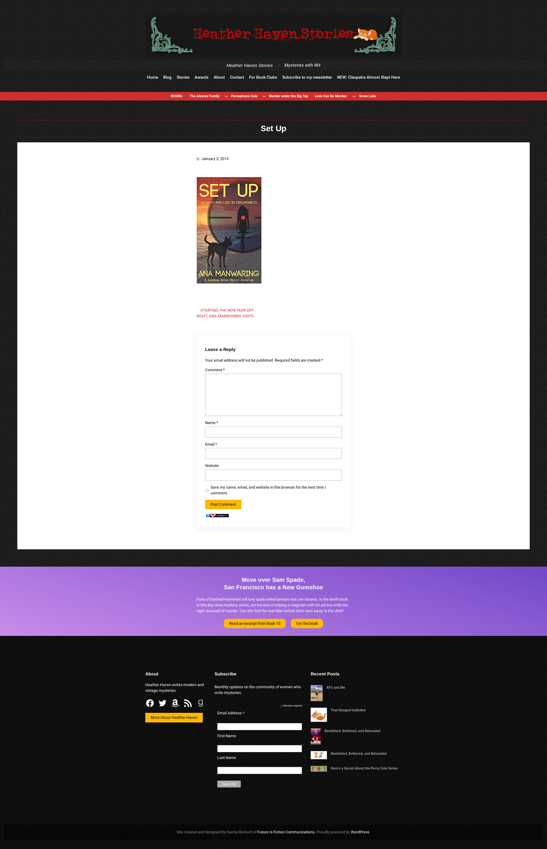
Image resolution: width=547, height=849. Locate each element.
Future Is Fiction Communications (286, 832)
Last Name (226, 757)
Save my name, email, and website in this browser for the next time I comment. (268, 490)
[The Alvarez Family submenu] (226, 96)
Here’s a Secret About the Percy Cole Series (364, 768)
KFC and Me (335, 687)
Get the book (307, 623)
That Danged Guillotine (348, 710)
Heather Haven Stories (249, 65)
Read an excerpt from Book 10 (254, 623)
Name (211, 422)
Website (212, 465)
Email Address (231, 713)
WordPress (360, 832)
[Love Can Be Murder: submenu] (354, 96)
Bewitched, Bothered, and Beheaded (352, 731)
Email (211, 444)
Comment (215, 370)
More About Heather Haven (174, 717)
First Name (226, 736)
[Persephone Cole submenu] (264, 96)
